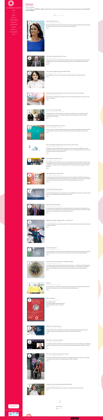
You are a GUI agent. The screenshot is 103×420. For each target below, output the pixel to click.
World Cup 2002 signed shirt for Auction (55, 125)
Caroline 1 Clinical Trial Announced (54, 189)
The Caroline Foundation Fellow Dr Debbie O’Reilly (58, 71)
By (52, 73)
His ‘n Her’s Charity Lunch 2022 (53, 110)
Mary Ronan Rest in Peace (52, 21)
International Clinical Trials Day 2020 (54, 173)
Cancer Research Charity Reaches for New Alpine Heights (59, 261)
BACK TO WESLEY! (50, 298)
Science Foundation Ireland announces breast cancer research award (62, 144)
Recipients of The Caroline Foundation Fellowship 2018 (59, 384)
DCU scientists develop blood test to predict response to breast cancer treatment (65, 93)
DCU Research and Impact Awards (54, 158)
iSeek (49, 416)
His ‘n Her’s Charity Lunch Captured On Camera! (57, 354)
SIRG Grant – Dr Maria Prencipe (53, 326)
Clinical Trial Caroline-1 (51, 247)
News (47, 73)
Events (47, 111)
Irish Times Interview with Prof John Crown (56, 56)
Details (47, 64)
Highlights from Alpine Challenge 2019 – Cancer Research (59, 220)
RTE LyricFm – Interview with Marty (54, 340)
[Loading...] (58, 401)
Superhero (48, 283)
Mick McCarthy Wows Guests (53, 204)
